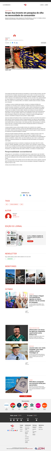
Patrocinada (43, 42)
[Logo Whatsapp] (10, 43)
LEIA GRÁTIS (30, 241)
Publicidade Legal (34, 432)
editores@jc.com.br (16, 216)
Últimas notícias (21, 427)
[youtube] (15, 431)
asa (6, 204)
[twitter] (12, 431)
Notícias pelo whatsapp (35, 427)
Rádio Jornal (41, 429)
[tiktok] (17, 431)
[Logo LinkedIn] (17, 43)
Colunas (21, 429)
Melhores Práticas (26, 433)
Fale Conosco (27, 440)
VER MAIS (25, 396)
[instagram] (10, 431)
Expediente (27, 438)
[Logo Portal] (25, 5)
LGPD (26, 435)
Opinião (21, 431)
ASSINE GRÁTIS (10, 258)
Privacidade (27, 431)
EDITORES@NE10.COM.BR (28, 448)
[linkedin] (13, 431)
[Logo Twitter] (14, 43)
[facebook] (8, 431)
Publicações (27, 436)
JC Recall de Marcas (14, 204)
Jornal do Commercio (40, 427)
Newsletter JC (34, 430)
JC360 (6, 39)
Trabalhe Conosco (26, 442)
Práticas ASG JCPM (27, 429)
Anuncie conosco (34, 434)
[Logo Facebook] (12, 43)
